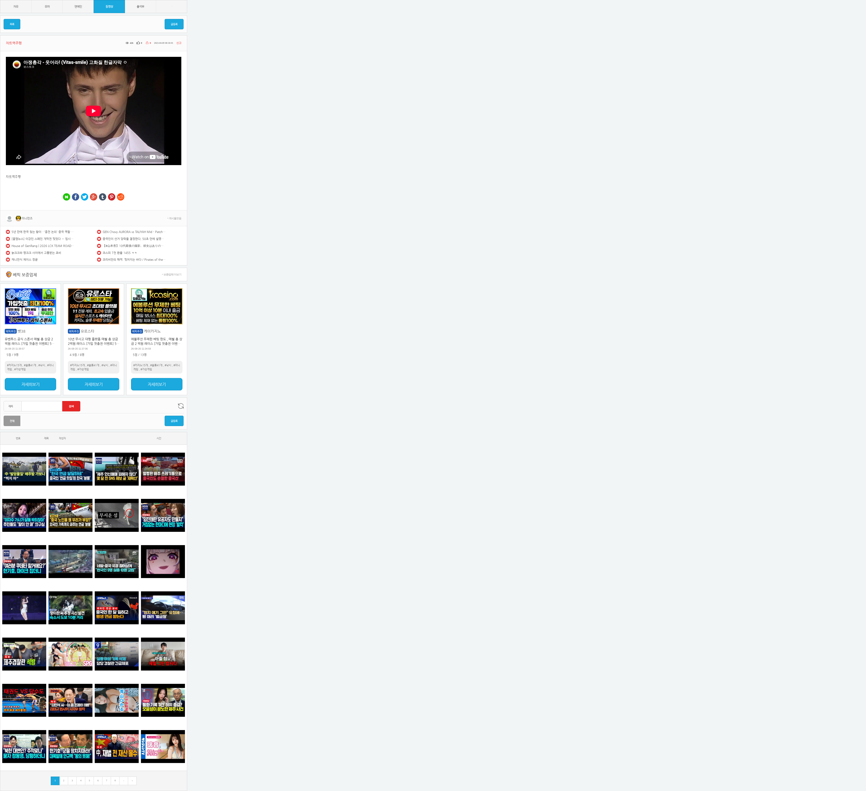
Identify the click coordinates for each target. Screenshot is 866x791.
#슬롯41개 (30, 365)
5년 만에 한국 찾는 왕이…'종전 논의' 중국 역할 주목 (43, 231)
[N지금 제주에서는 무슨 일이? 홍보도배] (117, 515)
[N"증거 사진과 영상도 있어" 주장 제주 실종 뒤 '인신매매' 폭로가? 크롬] (117, 469)
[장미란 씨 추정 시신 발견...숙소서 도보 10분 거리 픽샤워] (70, 608)
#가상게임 (20, 369)
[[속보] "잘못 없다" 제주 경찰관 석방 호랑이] (24, 654)
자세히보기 (30, 384)
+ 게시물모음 (174, 218)
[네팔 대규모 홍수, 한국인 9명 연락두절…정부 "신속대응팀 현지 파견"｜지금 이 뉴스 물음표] (117, 561)
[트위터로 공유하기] (85, 197)
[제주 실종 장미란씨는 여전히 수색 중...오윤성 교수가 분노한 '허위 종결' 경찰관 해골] (163, 700)
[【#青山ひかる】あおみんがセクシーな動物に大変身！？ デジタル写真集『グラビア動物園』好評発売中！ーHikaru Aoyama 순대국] (117, 700)
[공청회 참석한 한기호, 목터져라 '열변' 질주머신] (24, 561)
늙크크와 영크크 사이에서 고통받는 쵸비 (36, 252)
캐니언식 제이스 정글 (25, 259)
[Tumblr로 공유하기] (103, 197)
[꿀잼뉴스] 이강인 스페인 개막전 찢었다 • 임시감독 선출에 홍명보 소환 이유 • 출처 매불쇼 (43, 238)
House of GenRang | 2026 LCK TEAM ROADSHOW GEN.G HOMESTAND (43, 245)
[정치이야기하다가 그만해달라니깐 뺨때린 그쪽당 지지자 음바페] (163, 608)
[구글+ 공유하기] (94, 197)
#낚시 (41, 365)
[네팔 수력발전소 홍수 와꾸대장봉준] (70, 561)
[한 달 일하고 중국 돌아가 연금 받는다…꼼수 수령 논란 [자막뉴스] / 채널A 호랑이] (117, 608)
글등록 (174, 24)
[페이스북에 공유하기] (75, 197)
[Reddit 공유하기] (121, 197)
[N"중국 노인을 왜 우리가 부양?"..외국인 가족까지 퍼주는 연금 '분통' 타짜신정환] (70, 515)
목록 (12, 24)
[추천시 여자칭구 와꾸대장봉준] (24, 608)
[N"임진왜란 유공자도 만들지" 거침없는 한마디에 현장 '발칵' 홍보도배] (163, 515)
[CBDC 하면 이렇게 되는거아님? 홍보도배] (117, 746)
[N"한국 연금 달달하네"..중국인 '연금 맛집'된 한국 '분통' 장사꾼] (70, 469)
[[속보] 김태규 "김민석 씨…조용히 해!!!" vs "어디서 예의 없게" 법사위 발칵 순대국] (70, 700)
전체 (12, 420)
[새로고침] (181, 406)
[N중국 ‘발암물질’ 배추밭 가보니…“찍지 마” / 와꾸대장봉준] (24, 469)
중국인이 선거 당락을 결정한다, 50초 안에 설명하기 (134, 238)
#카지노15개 (14, 365)
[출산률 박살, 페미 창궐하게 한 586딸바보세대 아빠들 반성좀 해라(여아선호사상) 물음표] (163, 654)
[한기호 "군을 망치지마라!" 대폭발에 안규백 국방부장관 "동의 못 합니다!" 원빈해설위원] (70, 746)
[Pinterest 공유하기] (112, 197)
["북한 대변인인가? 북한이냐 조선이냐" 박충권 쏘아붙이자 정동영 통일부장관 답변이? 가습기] (24, 746)
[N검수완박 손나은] (24, 515)
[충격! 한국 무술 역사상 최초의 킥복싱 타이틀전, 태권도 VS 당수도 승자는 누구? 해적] (24, 700)
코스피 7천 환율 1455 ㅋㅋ (120, 252)
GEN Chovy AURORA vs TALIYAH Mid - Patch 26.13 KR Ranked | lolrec (134, 231)
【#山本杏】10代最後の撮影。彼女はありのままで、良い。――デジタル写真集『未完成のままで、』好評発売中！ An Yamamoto (134, 245)
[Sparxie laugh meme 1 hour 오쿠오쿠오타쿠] (163, 561)
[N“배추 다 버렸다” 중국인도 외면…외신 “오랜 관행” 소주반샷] (163, 469)
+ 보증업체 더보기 (171, 274)
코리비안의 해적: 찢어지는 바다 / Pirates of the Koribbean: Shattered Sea (134, 259)
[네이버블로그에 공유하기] (66, 197)
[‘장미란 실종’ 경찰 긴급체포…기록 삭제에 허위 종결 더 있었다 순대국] (117, 654)
